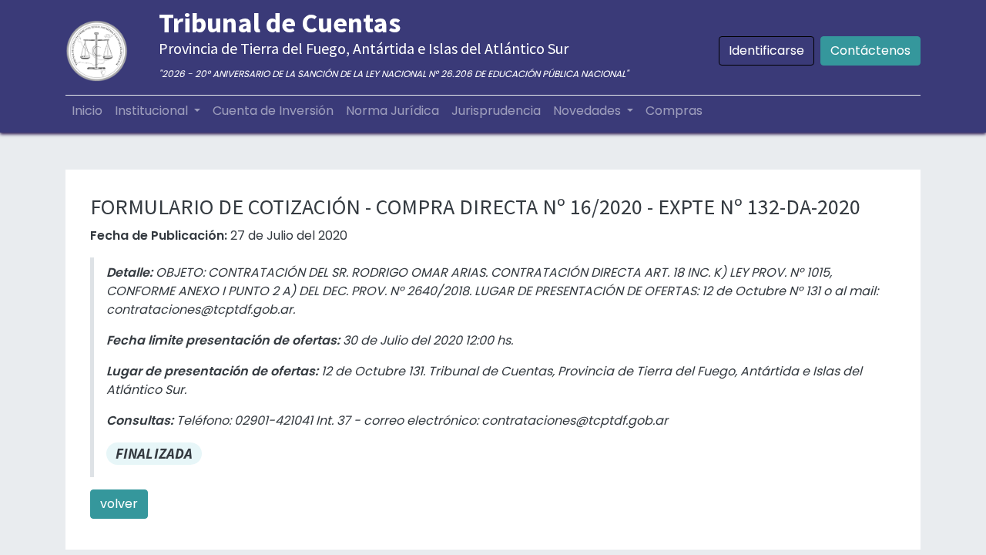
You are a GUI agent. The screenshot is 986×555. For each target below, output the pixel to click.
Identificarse (766, 50)
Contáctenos (870, 50)
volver (119, 504)
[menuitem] (87, 111)
